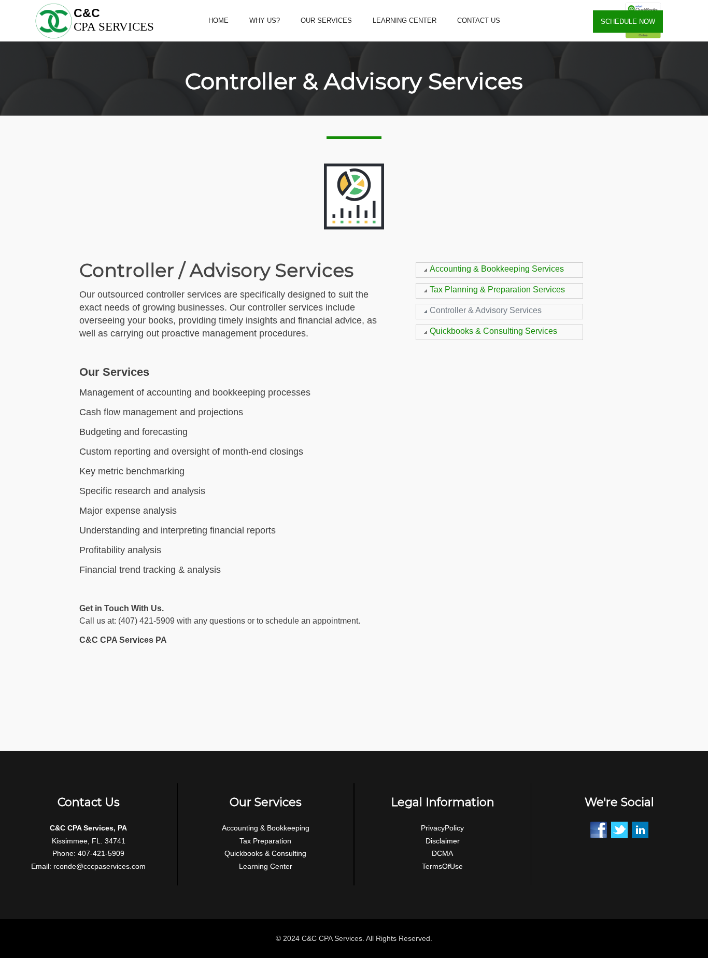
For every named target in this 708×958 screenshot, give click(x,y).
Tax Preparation (265, 841)
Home (218, 20)
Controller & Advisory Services (486, 310)
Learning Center (404, 20)
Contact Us (478, 20)
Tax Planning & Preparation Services (497, 289)
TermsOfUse (442, 866)
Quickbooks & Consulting (265, 853)
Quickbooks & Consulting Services (493, 331)
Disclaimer (443, 841)
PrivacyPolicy (442, 828)
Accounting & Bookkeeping (265, 828)
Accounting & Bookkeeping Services (497, 268)
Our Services (326, 20)
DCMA (442, 853)
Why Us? (264, 20)
